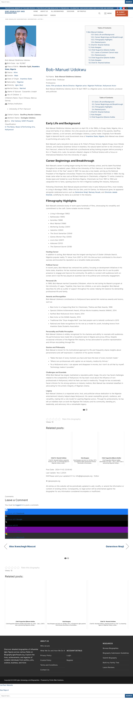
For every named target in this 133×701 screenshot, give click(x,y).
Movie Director (69, 86)
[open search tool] (99, 13)
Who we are (45, 646)
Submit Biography (121, 13)
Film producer (56, 86)
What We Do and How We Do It (52, 651)
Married (23, 88)
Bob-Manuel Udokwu (94, 32)
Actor (40, 19)
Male (16, 75)
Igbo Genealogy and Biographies (15, 12)
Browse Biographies (110, 648)
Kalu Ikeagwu (95, 47)
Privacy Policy (45, 655)
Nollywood (9, 130)
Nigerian (20, 82)
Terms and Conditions (49, 665)
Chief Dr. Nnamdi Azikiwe (99, 45)
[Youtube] (124, 8)
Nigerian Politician (95, 86)
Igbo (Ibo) (19, 85)
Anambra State (26, 79)
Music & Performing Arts (25, 127)
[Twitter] (120, 8)
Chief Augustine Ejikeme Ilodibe (102, 50)
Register (70, 660)
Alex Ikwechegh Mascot (22, 546)
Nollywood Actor (109, 86)
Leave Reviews (108, 667)
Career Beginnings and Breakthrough (107, 37)
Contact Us (44, 670)
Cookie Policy (45, 660)
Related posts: (98, 42)
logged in (19, 505)
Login (69, 655)
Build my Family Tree (111, 663)
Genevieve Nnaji (81, 192)
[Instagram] (127, 8)
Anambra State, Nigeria (95, 136)
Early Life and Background (102, 35)
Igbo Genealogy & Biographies (16, 19)
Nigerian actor (81, 86)
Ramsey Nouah (94, 192)
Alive (15, 72)
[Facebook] (117, 8)
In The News (10, 127)
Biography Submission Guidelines (116, 653)
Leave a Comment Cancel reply (104, 52)
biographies (32, 19)
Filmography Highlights (101, 40)
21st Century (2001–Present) (22, 121)
